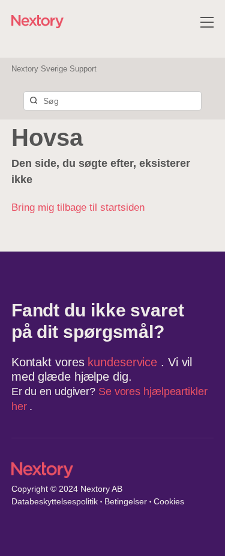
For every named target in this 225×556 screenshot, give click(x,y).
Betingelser (125, 501)
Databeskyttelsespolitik (54, 501)
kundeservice (124, 362)
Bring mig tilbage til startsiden (78, 207)
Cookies (169, 501)
